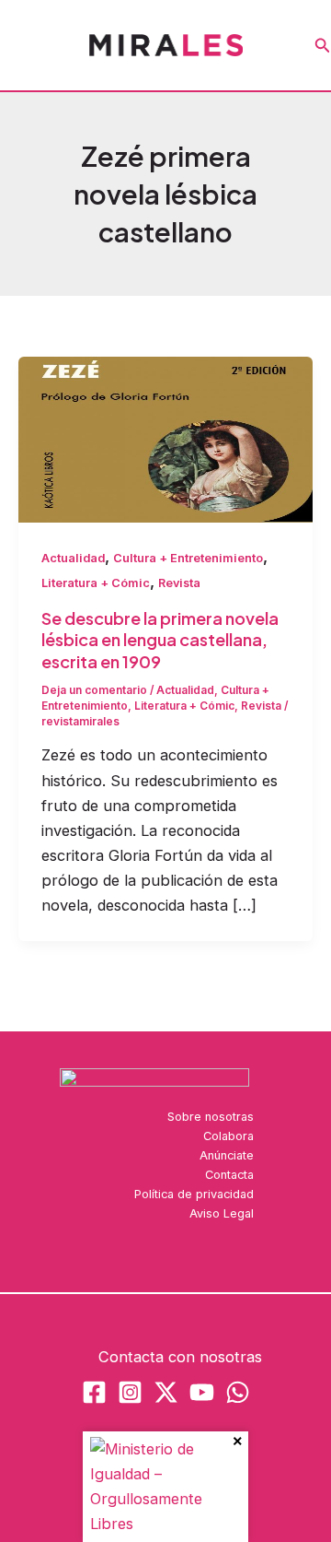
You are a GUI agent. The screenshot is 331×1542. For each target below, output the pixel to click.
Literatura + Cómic (95, 583)
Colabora (228, 1136)
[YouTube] (201, 1392)
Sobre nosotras (210, 1117)
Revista (179, 583)
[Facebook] (94, 1392)
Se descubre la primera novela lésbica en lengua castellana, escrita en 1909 (160, 639)
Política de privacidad (194, 1194)
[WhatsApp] (237, 1392)
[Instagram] (130, 1392)
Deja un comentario (94, 690)
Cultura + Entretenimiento (188, 558)
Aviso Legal (221, 1213)
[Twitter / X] (166, 1392)
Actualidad (73, 558)
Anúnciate (227, 1155)
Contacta (229, 1175)
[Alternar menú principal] (20, 45)
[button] (322, 45)
